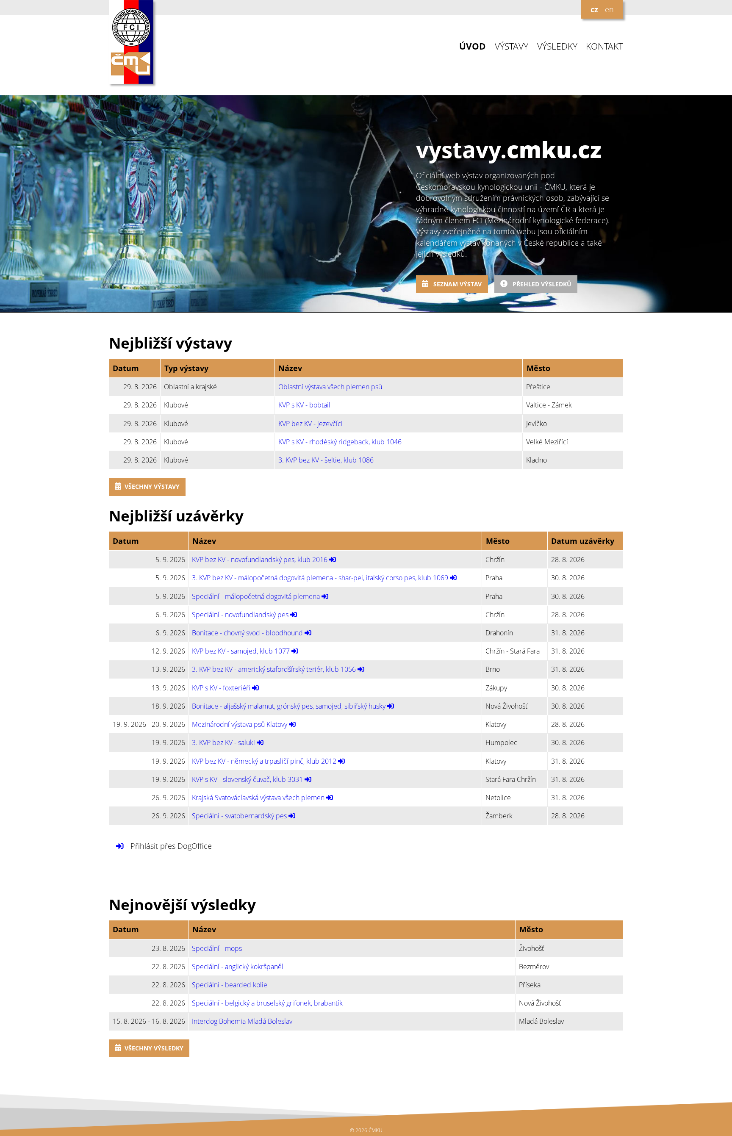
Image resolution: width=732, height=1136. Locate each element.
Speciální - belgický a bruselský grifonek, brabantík (267, 1003)
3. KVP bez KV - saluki (223, 742)
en (609, 9)
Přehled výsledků (541, 284)
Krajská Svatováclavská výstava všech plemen (258, 797)
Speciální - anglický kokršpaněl (237, 966)
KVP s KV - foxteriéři (221, 688)
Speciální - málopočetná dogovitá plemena (256, 596)
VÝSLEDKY (557, 46)
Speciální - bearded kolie (229, 984)
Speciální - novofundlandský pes (240, 614)
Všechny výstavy (152, 486)
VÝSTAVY (511, 46)
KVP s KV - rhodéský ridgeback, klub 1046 (340, 441)
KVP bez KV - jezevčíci (310, 423)
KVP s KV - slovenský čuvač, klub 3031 (247, 779)
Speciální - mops (217, 948)
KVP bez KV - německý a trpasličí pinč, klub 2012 (264, 761)
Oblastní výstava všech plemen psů (330, 386)
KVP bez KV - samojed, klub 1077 (241, 651)
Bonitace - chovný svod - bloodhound (247, 632)
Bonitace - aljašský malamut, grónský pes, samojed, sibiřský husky (288, 706)
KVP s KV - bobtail (304, 405)
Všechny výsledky (154, 1048)
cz (594, 9)
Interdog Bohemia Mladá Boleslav (242, 1021)
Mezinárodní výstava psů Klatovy (239, 724)
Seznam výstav (457, 284)
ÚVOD (472, 46)
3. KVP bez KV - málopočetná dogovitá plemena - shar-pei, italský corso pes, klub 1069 (320, 577)
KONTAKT (604, 46)
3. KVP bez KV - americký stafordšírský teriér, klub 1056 (274, 669)
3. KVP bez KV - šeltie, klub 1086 (326, 460)
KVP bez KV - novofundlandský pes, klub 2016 (259, 559)
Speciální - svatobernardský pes (239, 815)
